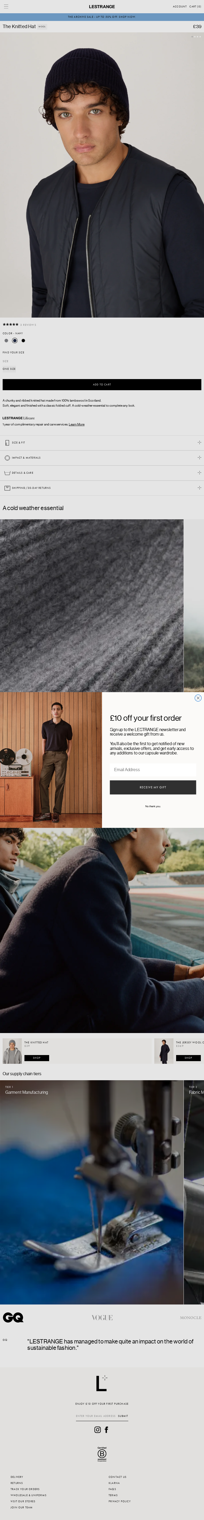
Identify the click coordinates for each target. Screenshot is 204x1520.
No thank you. (152, 806)
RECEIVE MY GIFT (153, 787)
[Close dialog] (198, 698)
